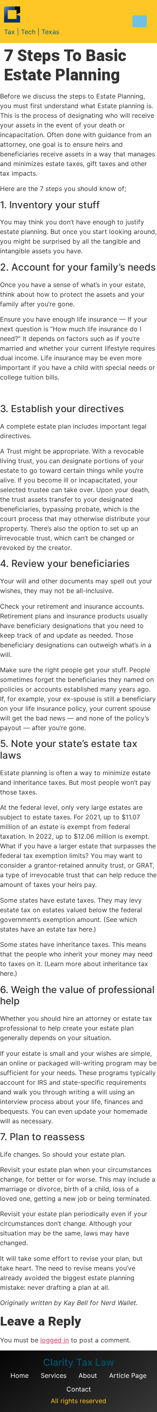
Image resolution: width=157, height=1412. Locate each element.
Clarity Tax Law (78, 1362)
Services (53, 1375)
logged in (54, 1340)
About (87, 1375)
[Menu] (139, 21)
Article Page (128, 1375)
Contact (78, 1389)
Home (19, 1375)
